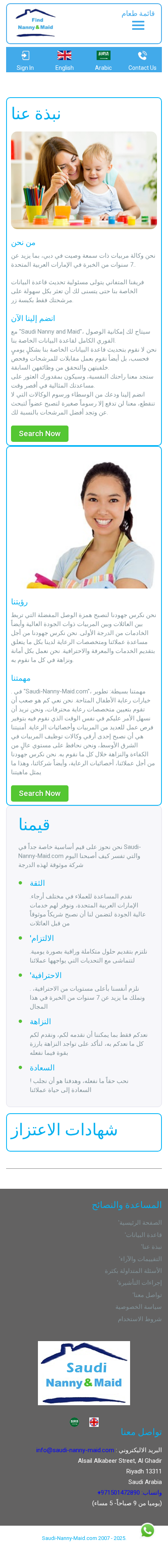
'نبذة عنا (151, 1246)
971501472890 (120, 1492)
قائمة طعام (138, 13)
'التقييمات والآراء (140, 1259)
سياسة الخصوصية (138, 1306)
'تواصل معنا (147, 1295)
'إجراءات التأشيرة (139, 1282)
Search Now (40, 433)
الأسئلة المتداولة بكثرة (133, 1271)
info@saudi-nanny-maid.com (75, 1450)
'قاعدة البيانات (143, 1235)
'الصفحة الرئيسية (140, 1222)
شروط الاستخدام (140, 1319)
